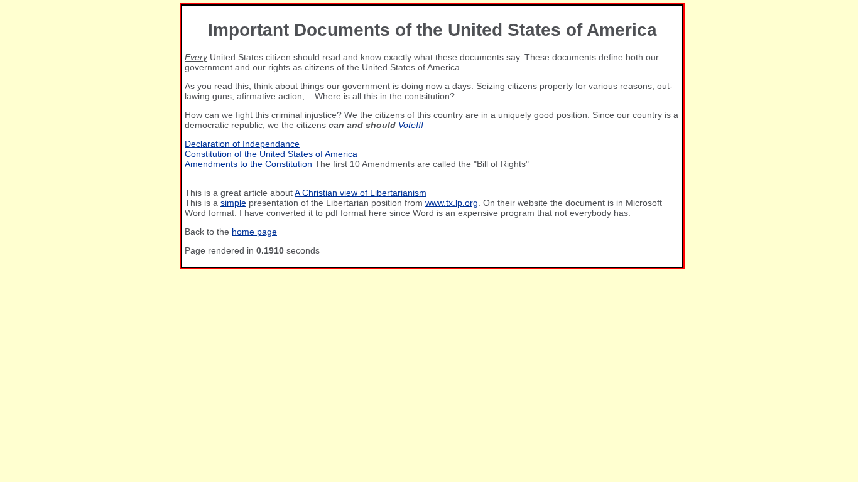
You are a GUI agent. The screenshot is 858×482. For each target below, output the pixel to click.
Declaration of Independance (242, 144)
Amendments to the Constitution (248, 164)
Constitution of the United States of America (271, 154)
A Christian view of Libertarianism (360, 193)
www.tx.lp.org (451, 203)
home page (254, 232)
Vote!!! (410, 125)
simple (233, 203)
